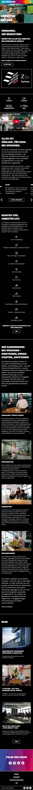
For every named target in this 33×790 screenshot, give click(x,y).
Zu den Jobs (7, 64)
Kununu (22, 763)
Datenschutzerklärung (16, 780)
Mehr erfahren (7, 606)
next (31, 199)
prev (1, 199)
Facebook (10, 763)
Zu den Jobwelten (16, 200)
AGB (16, 783)
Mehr (16, 741)
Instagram (14, 763)
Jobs (16, 331)
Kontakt (16, 774)
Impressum (16, 777)
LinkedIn (18, 763)
